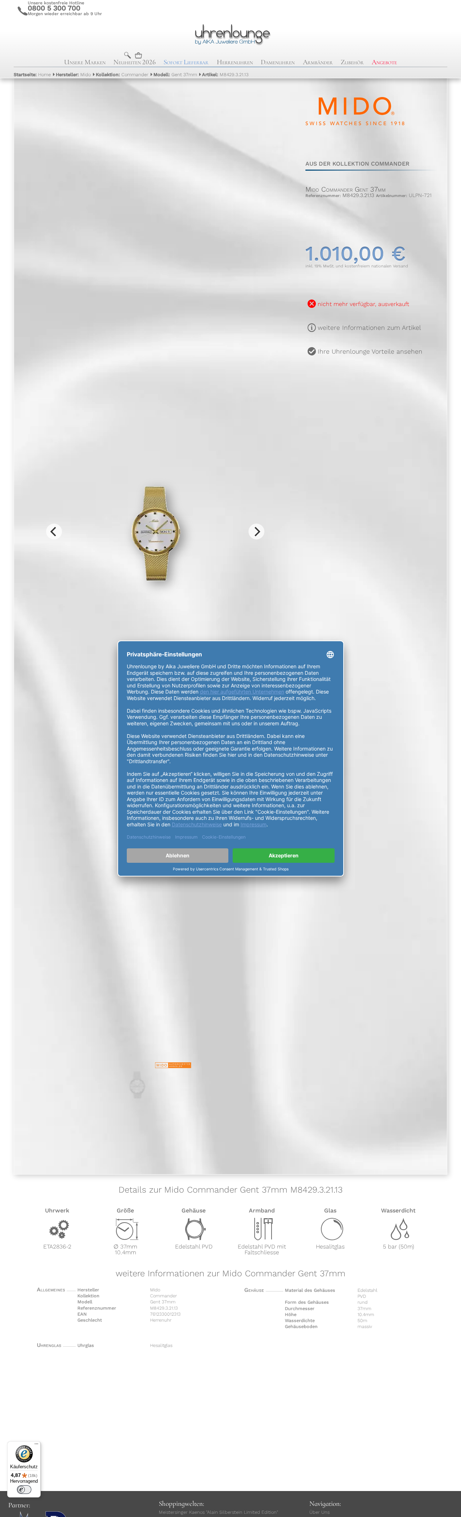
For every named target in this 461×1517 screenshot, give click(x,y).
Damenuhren (278, 62)
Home (32, 74)
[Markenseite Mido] (354, 143)
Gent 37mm (175, 74)
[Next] (256, 531)
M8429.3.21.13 (225, 74)
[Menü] (36, 1445)
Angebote (384, 62)
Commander (122, 74)
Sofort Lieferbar (186, 62)
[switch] (24, 1489)
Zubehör (352, 62)
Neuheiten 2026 (134, 62)
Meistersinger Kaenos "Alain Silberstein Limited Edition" (218, 1512)
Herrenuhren (235, 62)
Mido (73, 74)
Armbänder (318, 62)
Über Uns (319, 1512)
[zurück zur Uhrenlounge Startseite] (230, 34)
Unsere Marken (85, 62)
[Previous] (54, 531)
